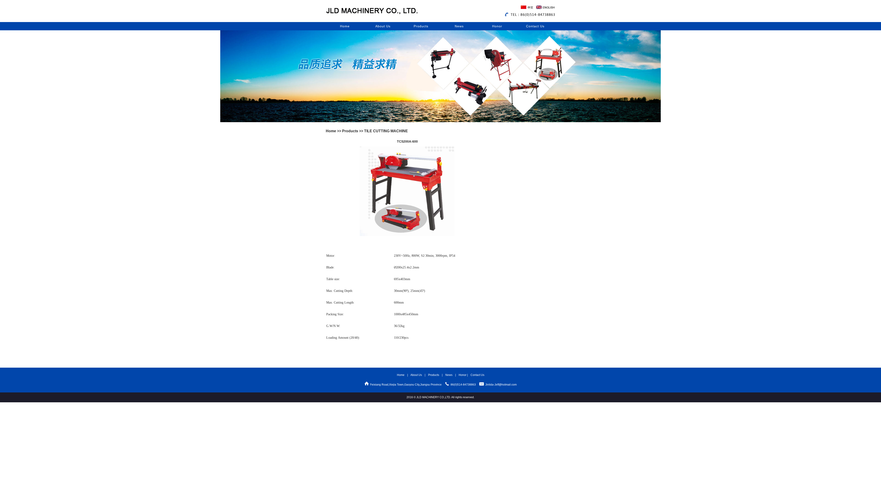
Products (421, 26)
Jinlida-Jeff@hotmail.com (501, 384)
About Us (382, 26)
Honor (497, 26)
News (459, 26)
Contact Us (535, 26)
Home (345, 26)
